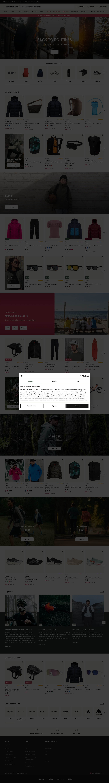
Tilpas (53, 406)
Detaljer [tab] (54, 381)
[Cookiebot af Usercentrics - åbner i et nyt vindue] (82, 376)
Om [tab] (78, 381)
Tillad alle (77, 406)
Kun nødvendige (31, 406)
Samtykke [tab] (30, 381)
